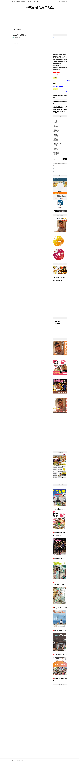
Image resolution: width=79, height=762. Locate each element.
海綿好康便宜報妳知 (57, 133)
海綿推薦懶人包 (23, 1)
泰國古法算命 (56, 129)
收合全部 (58, 118)
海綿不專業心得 (56, 130)
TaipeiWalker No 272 (60, 654)
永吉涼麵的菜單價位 (19, 35)
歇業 (54, 127)
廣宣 (38, 1)
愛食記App (61, 207)
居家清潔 (55, 124)
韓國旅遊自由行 (56, 156)
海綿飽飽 (16, 37)
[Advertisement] (39, 19)
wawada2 (55, 121)
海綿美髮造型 (56, 145)
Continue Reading (15, 43)
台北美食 (55, 122)
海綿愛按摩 (56, 135)
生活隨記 (34, 1)
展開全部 (54, 118)
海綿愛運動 (56, 140)
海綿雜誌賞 (56, 149)
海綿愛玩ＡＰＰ (56, 138)
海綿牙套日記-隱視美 (57, 143)
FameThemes (65, 760)
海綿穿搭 (55, 144)
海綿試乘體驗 (56, 147)
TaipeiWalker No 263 (60, 608)
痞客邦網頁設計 (56, 152)
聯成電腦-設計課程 (57, 153)
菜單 (12, 37)
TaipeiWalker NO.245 (59, 584)
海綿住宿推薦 (29, 1)
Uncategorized (56, 120)
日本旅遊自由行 (56, 126)
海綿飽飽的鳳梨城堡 (39, 7)
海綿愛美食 (13, 1)
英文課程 (55, 154)
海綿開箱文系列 (56, 148)
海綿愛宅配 (56, 134)
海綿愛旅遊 (18, 1)
